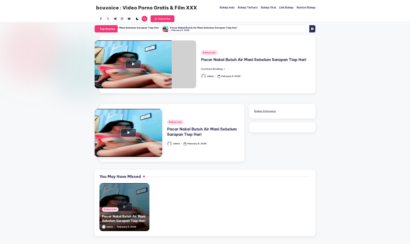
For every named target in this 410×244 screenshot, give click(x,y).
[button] (162, 18)
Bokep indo (209, 52)
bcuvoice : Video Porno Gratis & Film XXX (146, 8)
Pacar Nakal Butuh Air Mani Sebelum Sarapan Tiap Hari (121, 27)
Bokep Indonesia (265, 111)
